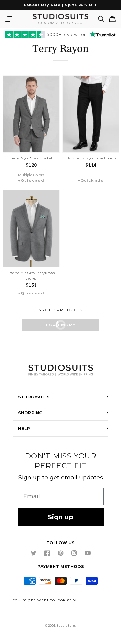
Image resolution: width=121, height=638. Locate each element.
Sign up (60, 517)
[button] (9, 19)
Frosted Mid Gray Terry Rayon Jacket (31, 275)
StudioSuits (66, 625)
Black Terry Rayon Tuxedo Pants (90, 158)
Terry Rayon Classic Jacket (31, 158)
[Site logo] (60, 370)
